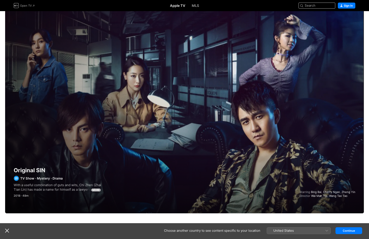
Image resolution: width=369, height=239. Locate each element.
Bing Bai (316, 192)
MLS (195, 5)
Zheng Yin (348, 192)
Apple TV (177, 5)
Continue (349, 230)
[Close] (7, 231)
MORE (96, 190)
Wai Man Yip (319, 195)
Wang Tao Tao (338, 195)
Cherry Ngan (331, 192)
